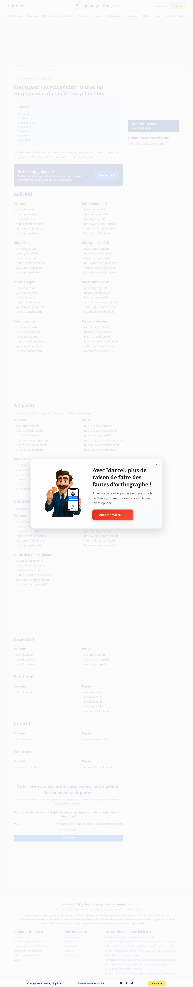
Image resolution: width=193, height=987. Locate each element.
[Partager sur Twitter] (132, 983)
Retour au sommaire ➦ (91, 983)
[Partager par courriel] (121, 983)
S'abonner (157, 983)
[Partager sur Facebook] (126, 983)
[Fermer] (156, 464)
